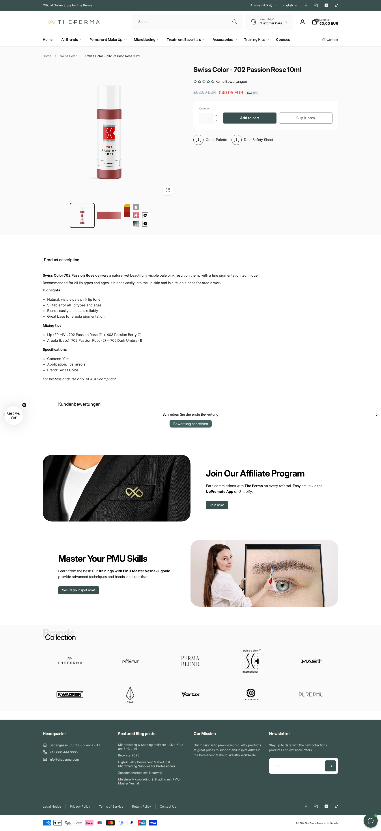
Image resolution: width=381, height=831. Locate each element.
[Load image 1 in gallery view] (82, 215)
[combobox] (187, 22)
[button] (71, 39)
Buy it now (305, 118)
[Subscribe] (330, 765)
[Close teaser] (24, 405)
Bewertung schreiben (190, 424)
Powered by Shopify (327, 823)
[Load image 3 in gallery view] (136, 215)
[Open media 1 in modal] (109, 131)
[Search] (234, 21)
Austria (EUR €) (261, 5)
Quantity (204, 108)
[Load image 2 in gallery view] (109, 215)
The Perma (310, 823)
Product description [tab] (61, 259)
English (288, 5)
